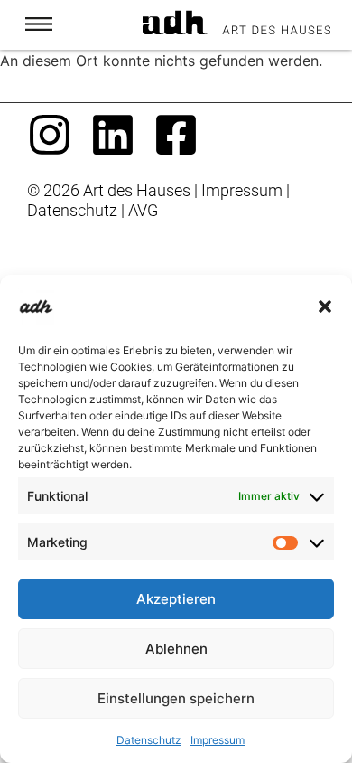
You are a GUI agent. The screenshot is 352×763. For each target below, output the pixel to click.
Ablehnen (176, 648)
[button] (325, 306)
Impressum (217, 740)
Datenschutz (148, 740)
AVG (143, 211)
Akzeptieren (176, 599)
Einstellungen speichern (176, 698)
